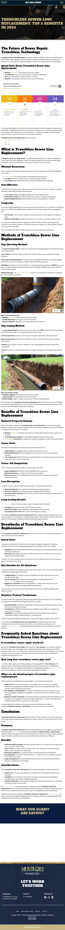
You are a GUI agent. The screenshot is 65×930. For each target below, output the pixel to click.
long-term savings (56, 668)
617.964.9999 (33, 3)
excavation (10, 581)
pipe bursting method (23, 273)
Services (37, 911)
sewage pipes (6, 144)
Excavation (14, 73)
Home (17, 911)
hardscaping (16, 732)
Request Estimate (32, 927)
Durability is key (6, 504)
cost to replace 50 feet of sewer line (13, 140)
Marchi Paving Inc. (8, 786)
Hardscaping (9, 439)
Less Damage (9, 176)
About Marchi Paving (27, 911)
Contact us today (54, 794)
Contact (44, 911)
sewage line (6, 142)
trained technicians (13, 626)
